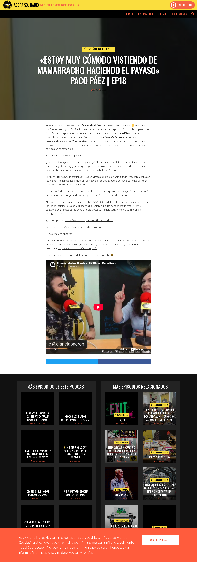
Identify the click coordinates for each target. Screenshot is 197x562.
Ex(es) (121, 420)
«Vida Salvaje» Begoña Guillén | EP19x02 (75, 493)
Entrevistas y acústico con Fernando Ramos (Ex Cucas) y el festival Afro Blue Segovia (121, 452)
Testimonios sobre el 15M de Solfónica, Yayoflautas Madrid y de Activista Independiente (159, 489)
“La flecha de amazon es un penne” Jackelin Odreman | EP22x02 (37, 454)
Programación (145, 14)
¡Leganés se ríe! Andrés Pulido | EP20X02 (38, 493)
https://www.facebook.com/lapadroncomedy (82, 227)
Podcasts (128, 14)
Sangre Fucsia (122, 414)
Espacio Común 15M (160, 405)
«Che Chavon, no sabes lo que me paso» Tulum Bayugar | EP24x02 (37, 416)
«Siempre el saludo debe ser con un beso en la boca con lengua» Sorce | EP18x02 (37, 527)
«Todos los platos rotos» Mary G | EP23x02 (75, 418)
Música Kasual (122, 442)
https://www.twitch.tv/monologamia (77, 248)
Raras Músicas (122, 489)
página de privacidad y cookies (72, 552)
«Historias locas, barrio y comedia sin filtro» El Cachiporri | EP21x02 (75, 452)
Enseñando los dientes (100, 49)
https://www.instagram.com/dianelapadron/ (89, 220)
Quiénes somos (179, 14)
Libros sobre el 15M (159, 457)
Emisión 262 (121, 494)
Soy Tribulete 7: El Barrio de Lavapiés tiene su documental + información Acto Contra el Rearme (159, 415)
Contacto (162, 14)
